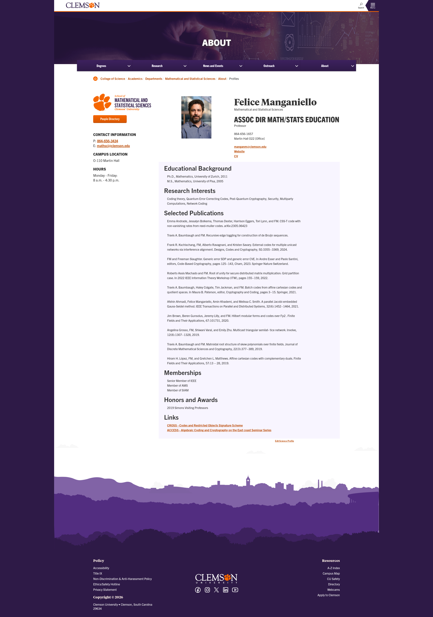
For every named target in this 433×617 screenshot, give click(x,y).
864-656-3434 (107, 141)
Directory (334, 584)
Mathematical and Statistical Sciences (190, 79)
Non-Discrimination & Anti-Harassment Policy (122, 579)
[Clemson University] (83, 8)
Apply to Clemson (328, 595)
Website (239, 151)
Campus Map (331, 573)
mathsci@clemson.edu (113, 145)
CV (236, 156)
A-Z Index (333, 568)
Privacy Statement (105, 589)
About (324, 66)
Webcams (333, 589)
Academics (135, 79)
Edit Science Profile (284, 440)
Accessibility (101, 568)
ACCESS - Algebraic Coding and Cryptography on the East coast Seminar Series (219, 430)
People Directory (110, 119)
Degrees (101, 66)
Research (157, 66)
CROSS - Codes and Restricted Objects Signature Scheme (205, 425)
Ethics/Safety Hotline (106, 584)
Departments (153, 79)
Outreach (269, 66)
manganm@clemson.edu (250, 146)
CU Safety (333, 579)
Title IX (97, 573)
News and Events (213, 66)
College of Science (112, 79)
